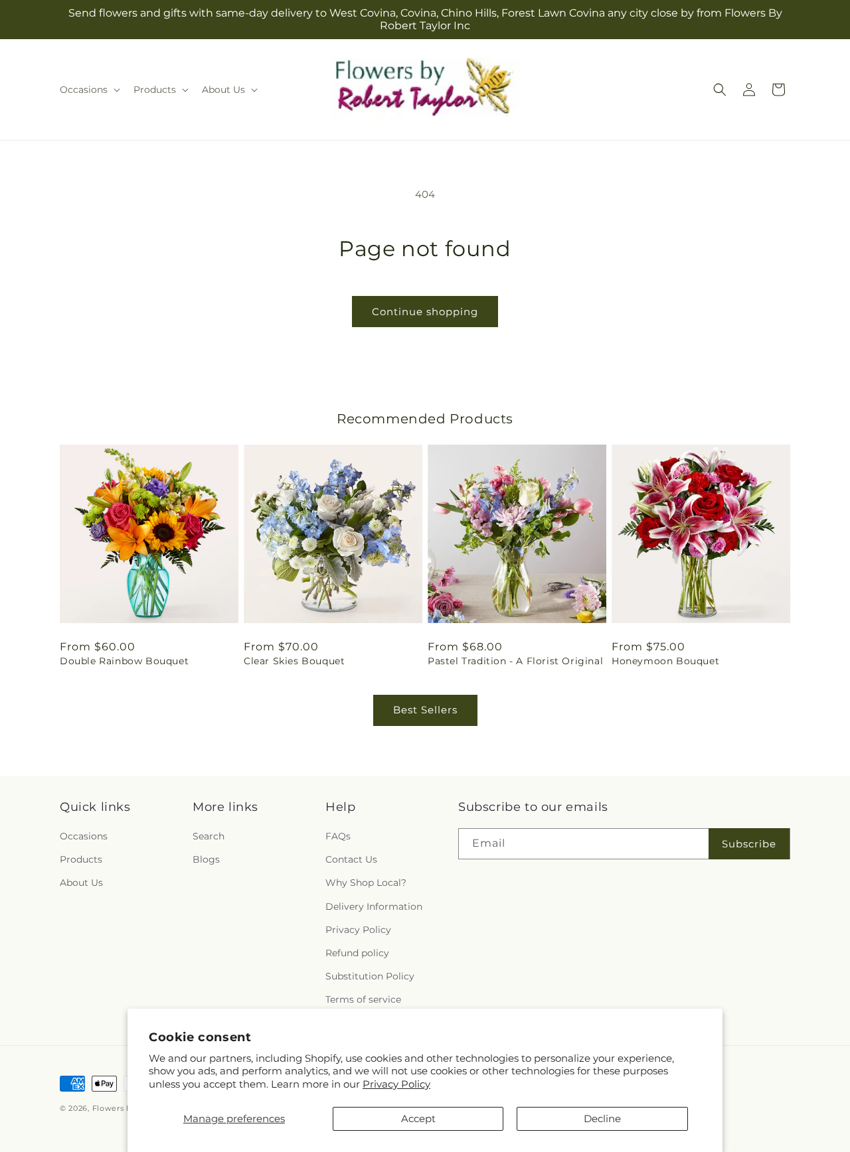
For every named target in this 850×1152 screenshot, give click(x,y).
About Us (81, 883)
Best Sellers (425, 709)
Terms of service (363, 999)
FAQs (338, 836)
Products (81, 859)
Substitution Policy (369, 976)
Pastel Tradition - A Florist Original (515, 661)
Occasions (84, 836)
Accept (418, 1118)
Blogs (206, 859)
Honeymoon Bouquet (665, 661)
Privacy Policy (396, 1084)
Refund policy (357, 953)
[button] (89, 90)
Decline (602, 1118)
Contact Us (351, 859)
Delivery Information (373, 906)
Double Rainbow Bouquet (124, 661)
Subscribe (749, 843)
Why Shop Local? (365, 883)
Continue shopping (425, 311)
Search (208, 836)
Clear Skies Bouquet (294, 661)
